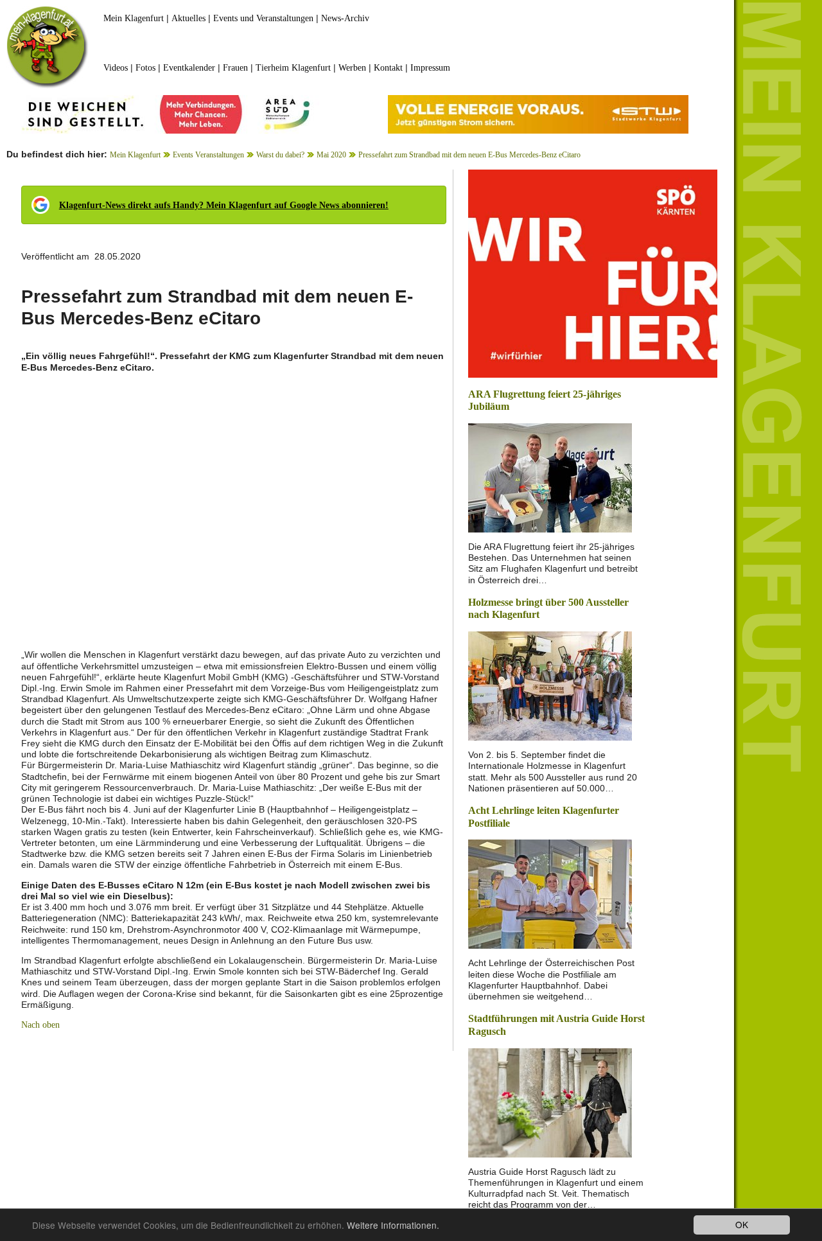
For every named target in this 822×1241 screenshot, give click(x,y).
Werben (352, 68)
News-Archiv (345, 18)
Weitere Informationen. (393, 1225)
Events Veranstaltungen (208, 154)
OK (741, 1224)
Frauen (235, 68)
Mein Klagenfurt (133, 18)
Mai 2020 (331, 154)
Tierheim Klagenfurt (293, 68)
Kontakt (388, 68)
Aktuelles (188, 18)
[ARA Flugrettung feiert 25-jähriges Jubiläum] (550, 476)
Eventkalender (189, 68)
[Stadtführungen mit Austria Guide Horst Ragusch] (550, 1101)
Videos (115, 68)
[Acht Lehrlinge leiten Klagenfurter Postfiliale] (550, 893)
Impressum (430, 68)
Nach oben (40, 1025)
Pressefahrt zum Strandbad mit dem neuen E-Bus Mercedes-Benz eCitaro (469, 154)
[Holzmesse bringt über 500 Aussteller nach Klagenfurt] (550, 685)
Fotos (145, 68)
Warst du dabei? (280, 154)
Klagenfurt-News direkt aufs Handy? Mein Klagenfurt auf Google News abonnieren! (224, 205)
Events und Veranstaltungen (263, 18)
